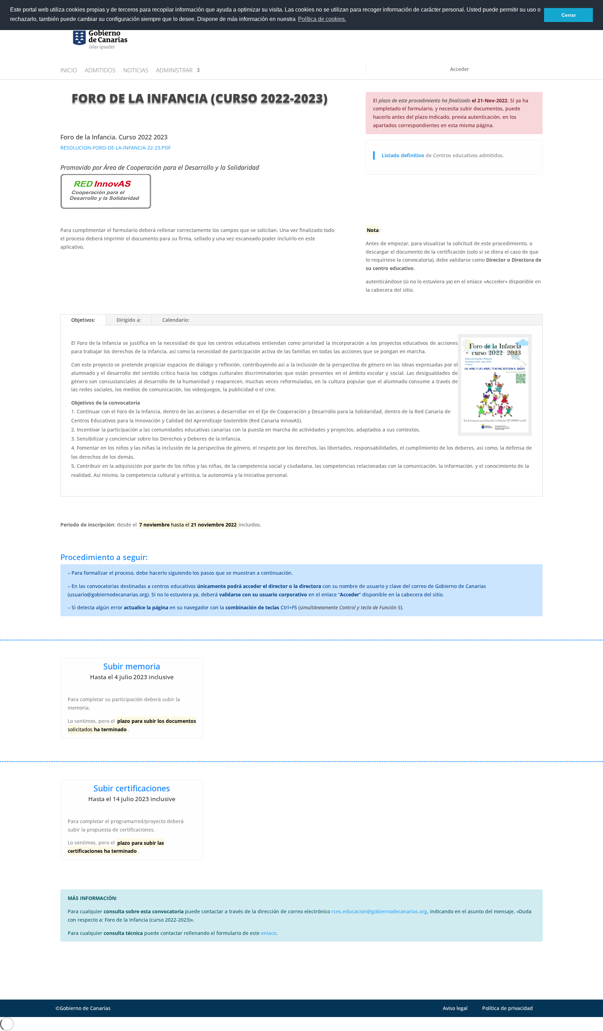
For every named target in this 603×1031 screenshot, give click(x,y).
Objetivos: (83, 320)
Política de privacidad (507, 1008)
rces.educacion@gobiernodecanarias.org (379, 911)
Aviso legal (455, 1008)
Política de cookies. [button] (322, 19)
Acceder (459, 69)
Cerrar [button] (568, 15)
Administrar (174, 71)
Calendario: (175, 320)
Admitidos (100, 71)
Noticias (135, 71)
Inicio (68, 71)
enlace (268, 933)
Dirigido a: (129, 320)
